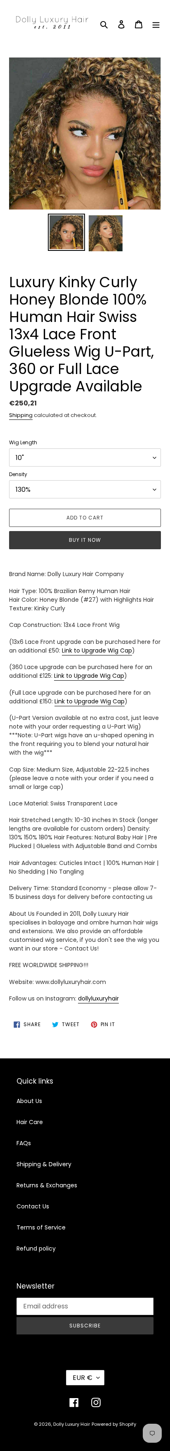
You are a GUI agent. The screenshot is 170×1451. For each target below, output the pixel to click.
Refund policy (36, 1248)
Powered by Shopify (114, 1424)
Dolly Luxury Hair (71, 1424)
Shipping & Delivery (44, 1164)
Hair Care (30, 1122)
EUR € (82, 1377)
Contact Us (33, 1206)
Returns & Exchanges (47, 1185)
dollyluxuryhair (98, 998)
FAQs (24, 1143)
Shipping (21, 415)
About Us (29, 1101)
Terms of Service (41, 1227)
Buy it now (85, 539)
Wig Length (23, 442)
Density (18, 474)
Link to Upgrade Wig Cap (97, 650)
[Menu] (156, 23)
